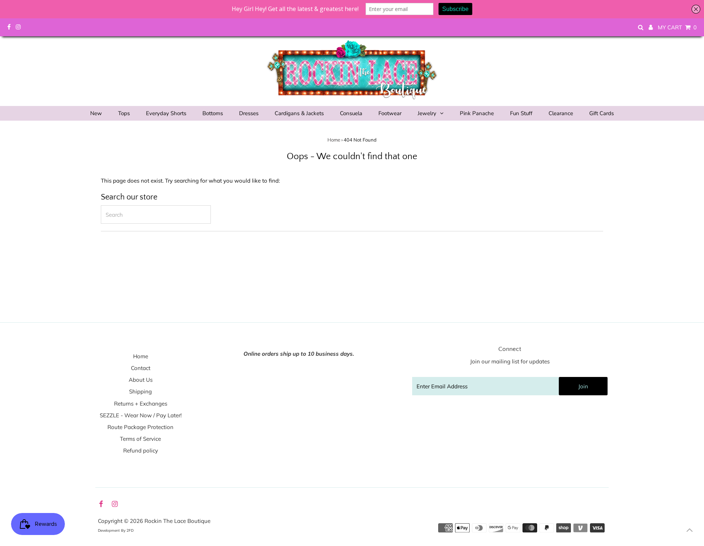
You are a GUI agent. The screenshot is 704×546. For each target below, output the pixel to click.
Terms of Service (140, 438)
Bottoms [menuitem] (212, 113)
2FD (129, 530)
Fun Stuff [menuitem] (521, 113)
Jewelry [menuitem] (427, 113)
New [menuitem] (96, 113)
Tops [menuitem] (124, 113)
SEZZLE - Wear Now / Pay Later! (141, 415)
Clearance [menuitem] (561, 113)
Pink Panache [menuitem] (477, 113)
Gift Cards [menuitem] (601, 113)
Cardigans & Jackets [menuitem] (299, 113)
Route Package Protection (140, 427)
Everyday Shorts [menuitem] (166, 113)
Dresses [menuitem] (248, 113)
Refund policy (140, 450)
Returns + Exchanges (140, 403)
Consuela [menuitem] (351, 113)
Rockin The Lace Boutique (177, 520)
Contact (140, 367)
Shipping (140, 391)
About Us (141, 379)
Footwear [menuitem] (390, 113)
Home (333, 140)
